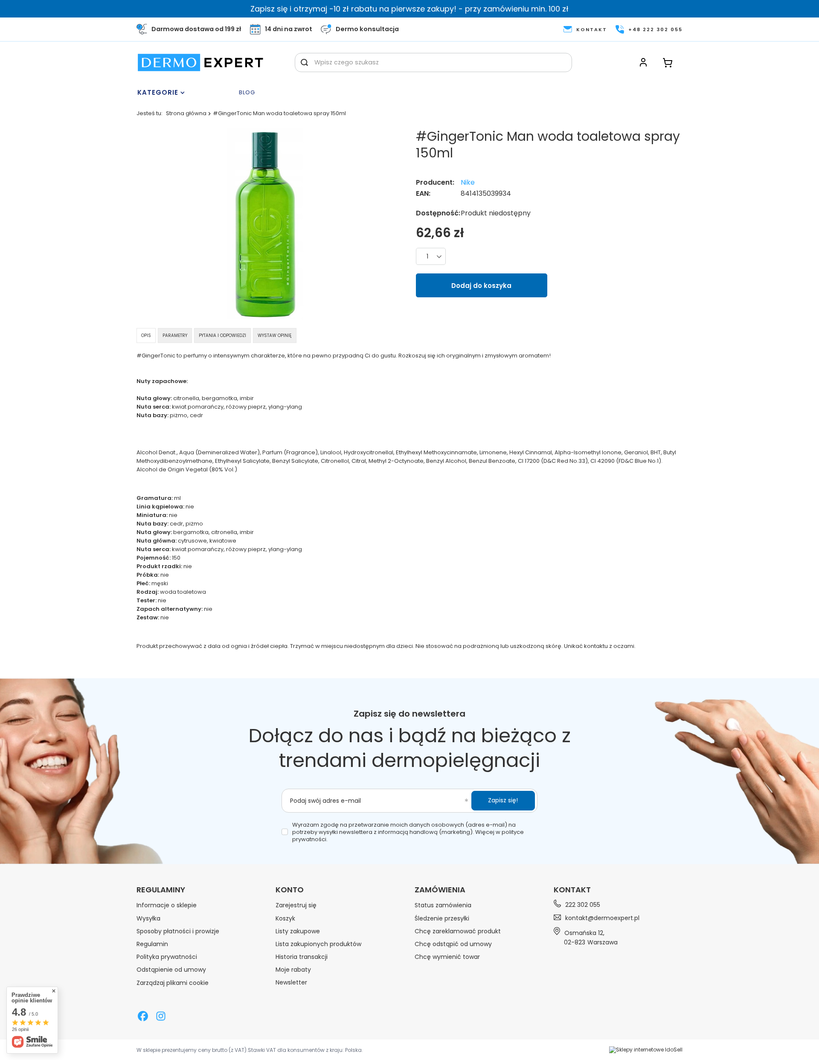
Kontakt (572, 889)
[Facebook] (142, 1017)
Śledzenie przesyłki (442, 918)
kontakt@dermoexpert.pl (602, 918)
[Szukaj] (304, 62)
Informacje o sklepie (166, 905)
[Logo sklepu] (200, 62)
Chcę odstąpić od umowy (453, 944)
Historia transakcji (302, 957)
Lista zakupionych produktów (318, 944)
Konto (290, 890)
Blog (247, 92)
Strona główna (186, 113)
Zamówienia (440, 890)
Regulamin (152, 944)
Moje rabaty (293, 969)
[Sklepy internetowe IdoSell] (645, 1049)
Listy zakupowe (298, 931)
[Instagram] (160, 1017)
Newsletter (291, 982)
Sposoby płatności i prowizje (177, 931)
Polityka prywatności (166, 957)
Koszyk (285, 918)
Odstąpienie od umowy (171, 969)
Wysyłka (148, 918)
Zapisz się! (503, 800)
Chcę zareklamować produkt (458, 931)
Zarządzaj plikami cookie (172, 983)
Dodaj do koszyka (481, 285)
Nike (468, 182)
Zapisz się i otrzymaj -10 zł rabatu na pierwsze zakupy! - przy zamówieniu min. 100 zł (409, 8)
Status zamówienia (443, 905)
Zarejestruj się (296, 905)
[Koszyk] (667, 62)
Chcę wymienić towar (447, 957)
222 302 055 (582, 905)
